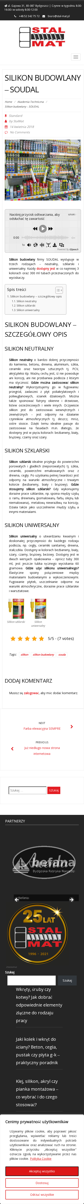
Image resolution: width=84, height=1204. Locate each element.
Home (8, 102)
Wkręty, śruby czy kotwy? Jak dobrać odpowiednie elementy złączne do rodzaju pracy (39, 1004)
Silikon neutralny (27, 301)
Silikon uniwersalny (28, 310)
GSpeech (73, 249)
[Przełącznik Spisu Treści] (57, 290)
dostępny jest (46, 268)
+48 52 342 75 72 (29, 16)
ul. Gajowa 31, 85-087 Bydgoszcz (27, 6)
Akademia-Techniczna (30, 102)
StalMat (18, 121)
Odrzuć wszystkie (42, 1195)
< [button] (17, 900)
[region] (42, 1159)
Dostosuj (42, 1183)
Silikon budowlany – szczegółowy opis (36, 296)
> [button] (71, 900)
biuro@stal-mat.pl (58, 16)
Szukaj (9, 972)
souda (62, 654)
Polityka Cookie (40, 1159)
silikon (24, 654)
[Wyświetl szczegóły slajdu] (44, 862)
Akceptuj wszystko (42, 1171)
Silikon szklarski (26, 305)
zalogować (31, 693)
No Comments (20, 132)
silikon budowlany (43, 654)
